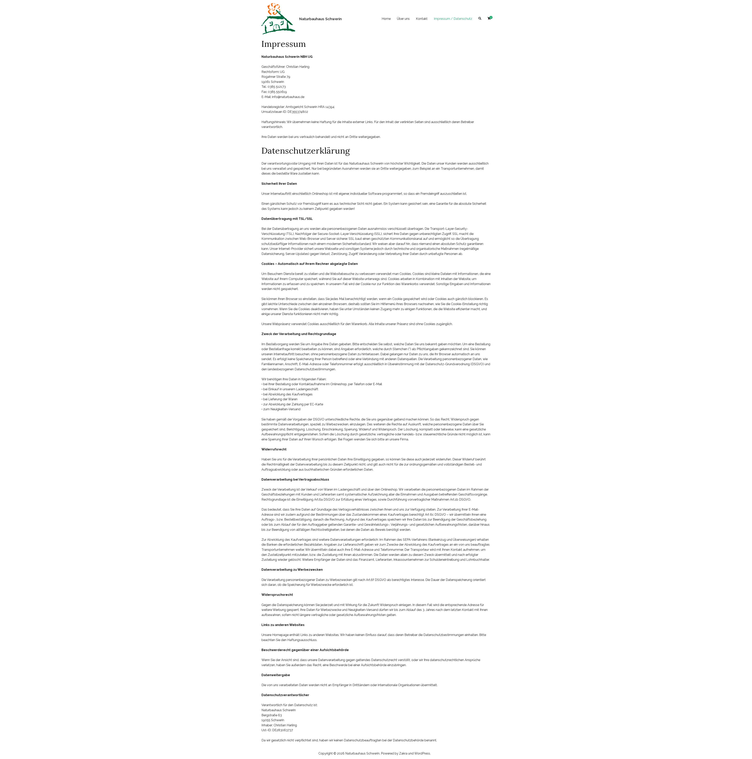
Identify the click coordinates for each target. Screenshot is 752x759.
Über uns (403, 19)
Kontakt (422, 19)
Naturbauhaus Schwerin (320, 19)
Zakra (403, 753)
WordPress (422, 753)
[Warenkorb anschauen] (489, 19)
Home (386, 19)
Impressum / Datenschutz (453, 19)
